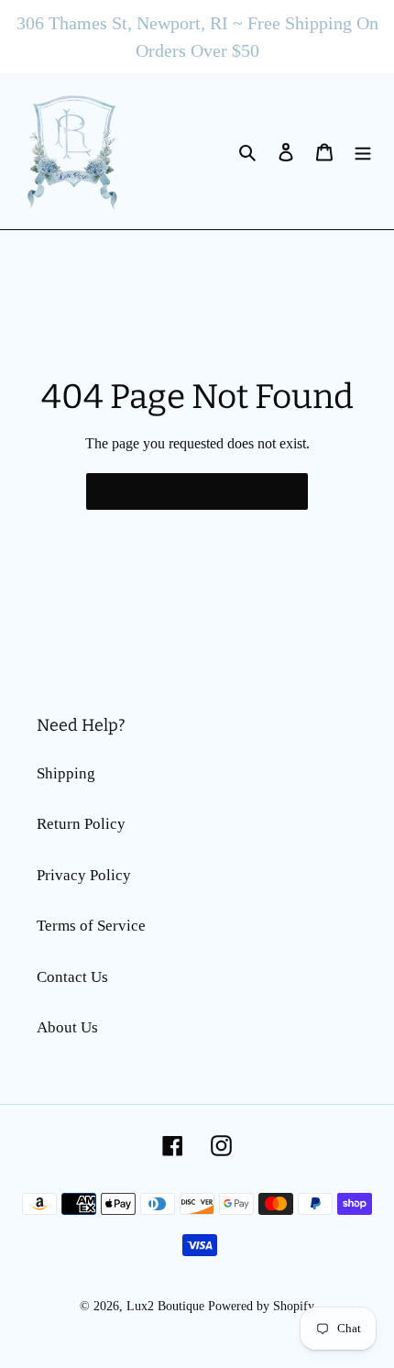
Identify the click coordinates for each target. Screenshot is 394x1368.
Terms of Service (91, 925)
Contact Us (72, 977)
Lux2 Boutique (165, 1306)
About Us (67, 1027)
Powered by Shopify (261, 1306)
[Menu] (363, 151)
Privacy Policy (84, 875)
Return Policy (81, 824)
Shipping (66, 773)
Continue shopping (183, 491)
